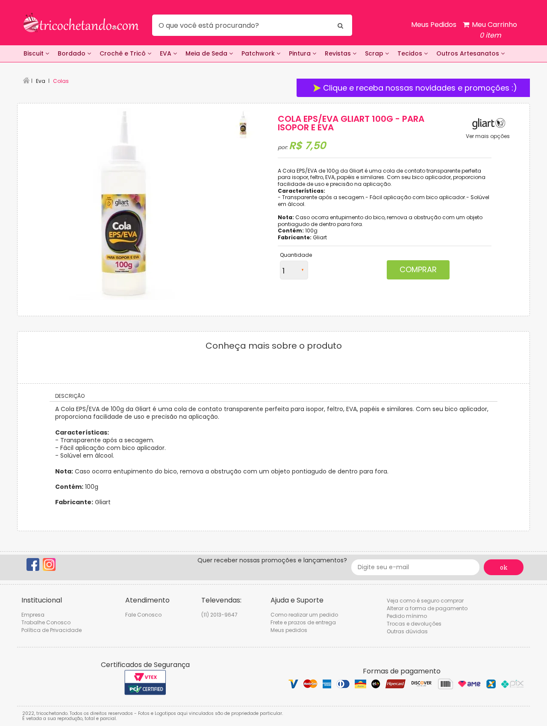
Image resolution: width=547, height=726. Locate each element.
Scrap (375, 53)
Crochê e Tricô (123, 53)
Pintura (300, 53)
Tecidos (410, 53)
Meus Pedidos (433, 24)
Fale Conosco (143, 614)
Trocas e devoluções (414, 623)
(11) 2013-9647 (219, 614)
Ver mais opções (488, 136)
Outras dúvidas (407, 631)
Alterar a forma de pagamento (427, 608)
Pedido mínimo (407, 616)
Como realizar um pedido (304, 614)
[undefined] (124, 204)
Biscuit (34, 53)
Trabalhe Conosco (46, 622)
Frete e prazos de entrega (303, 622)
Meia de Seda (207, 53)
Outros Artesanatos (468, 53)
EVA (166, 53)
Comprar (418, 269)
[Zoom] (243, 124)
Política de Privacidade (51, 630)
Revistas (339, 53)
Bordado (72, 53)
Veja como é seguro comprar (425, 600)
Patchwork (258, 53)
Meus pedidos (289, 630)
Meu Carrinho (493, 30)
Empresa (32, 614)
